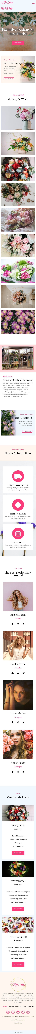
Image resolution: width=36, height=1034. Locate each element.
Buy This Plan (18, 853)
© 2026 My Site (18, 1032)
